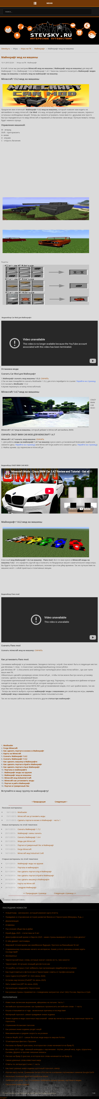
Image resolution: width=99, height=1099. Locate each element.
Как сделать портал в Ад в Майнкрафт (21, 767)
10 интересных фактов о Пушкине (21, 1041)
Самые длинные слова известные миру (23, 1060)
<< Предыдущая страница (34, 893)
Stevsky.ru (5, 48)
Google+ (3, 1097)
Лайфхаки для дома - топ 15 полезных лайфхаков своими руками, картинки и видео (43, 1080)
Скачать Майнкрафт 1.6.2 (15, 756)
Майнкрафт (39, 48)
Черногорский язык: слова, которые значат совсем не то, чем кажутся (37, 960)
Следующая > (61, 801)
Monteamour (11, 956)
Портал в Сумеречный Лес (16, 786)
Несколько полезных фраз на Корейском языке (27, 1076)
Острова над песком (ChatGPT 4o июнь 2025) (26, 980)
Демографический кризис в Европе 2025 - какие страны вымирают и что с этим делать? (45, 937)
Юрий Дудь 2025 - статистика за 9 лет (22, 933)
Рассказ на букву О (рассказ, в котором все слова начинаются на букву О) (39, 1056)
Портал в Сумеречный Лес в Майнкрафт (36, 845)
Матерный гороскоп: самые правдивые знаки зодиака (30, 1014)
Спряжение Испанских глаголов (20, 1025)
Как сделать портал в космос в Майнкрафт (23, 751)
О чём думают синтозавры (18, 941)
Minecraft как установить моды (19, 780)
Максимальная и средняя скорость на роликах (27, 1033)
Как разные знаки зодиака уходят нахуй (23, 1029)
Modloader (8, 745)
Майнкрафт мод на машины (19, 57)
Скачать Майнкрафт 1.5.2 (15, 759)
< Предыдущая (39, 801)
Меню (50, 3)
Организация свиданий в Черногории (23, 988)
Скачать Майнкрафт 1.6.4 (29, 837)
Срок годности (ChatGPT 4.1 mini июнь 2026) (25, 976)
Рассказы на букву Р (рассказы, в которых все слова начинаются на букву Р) (40, 1045)
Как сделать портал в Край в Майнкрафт (22, 764)
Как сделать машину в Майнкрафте (20, 761)
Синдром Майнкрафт (27, 887)
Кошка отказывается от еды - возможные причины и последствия (36, 1010)
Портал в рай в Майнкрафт (17, 783)
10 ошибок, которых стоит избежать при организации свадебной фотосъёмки (41, 968)
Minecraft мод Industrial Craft (17, 778)
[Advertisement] (49, 169)
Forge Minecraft (10, 748)
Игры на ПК (26, 48)
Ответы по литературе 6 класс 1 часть (23, 1064)
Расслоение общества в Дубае (19, 929)
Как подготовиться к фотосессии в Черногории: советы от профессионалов (40, 972)
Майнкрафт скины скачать (30, 833)
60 (94, 1093)
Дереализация (12, 921)
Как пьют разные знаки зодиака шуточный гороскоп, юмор (33, 1068)
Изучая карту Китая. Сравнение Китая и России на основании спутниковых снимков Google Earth (50, 1072)
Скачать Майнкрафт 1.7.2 (29, 829)
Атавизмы (10, 925)
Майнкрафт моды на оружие (18, 772)
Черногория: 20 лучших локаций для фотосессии (28, 964)
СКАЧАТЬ (45, 378)
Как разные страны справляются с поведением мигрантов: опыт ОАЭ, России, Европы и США (48, 992)
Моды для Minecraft (26, 841)
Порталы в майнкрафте (15, 770)
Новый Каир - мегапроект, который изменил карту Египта (32, 913)
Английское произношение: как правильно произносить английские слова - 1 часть (44, 1006)
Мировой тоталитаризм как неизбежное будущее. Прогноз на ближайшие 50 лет (42, 945)
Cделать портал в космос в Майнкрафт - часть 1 (39, 820)
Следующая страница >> (65, 893)
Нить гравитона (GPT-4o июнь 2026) (22, 984)
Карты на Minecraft (12, 753)
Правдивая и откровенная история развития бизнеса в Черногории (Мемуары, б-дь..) (44, 917)
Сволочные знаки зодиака (17, 1084)
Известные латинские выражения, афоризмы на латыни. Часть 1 (35, 1002)
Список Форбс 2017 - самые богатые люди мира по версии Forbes (35, 1037)
